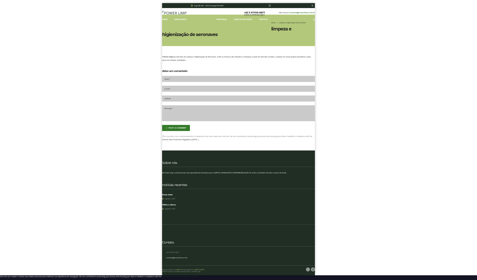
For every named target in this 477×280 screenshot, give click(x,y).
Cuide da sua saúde (243, 19)
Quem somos (180, 19)
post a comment (177, 128)
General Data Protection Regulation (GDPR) (179, 139)
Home (164, 19)
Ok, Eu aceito (5, 279)
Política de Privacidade (20, 279)
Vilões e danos (169, 205)
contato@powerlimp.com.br (302, 13)
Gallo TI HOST (199, 269)
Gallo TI (178, 269)
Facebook (169, 221)
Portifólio (221, 19)
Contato (263, 19)
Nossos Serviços (201, 19)
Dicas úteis (167, 195)
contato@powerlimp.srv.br (177, 258)
